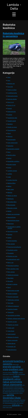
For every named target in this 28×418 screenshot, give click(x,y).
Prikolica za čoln (12, 256)
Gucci (9, 133)
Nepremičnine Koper (13, 220)
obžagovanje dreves (18, 386)
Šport (9, 287)
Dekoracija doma (12, 96)
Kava (8, 152)
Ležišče (9, 174)
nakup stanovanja (12, 384)
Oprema (9, 234)
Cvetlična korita (12, 93)
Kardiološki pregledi (13, 149)
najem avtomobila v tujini (8, 376)
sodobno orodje (16, 400)
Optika (9, 237)
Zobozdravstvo (11, 349)
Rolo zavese (11, 272)
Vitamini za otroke (12, 325)
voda (18, 403)
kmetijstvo (10, 372)
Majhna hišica (11, 183)
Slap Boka (10, 278)
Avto (8, 80)
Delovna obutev (12, 99)
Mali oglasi (10, 189)
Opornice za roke (12, 231)
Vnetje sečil (10, 328)
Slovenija (10, 281)
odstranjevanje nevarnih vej (8, 388)
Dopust (9, 108)
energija (7, 366)
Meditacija (10, 199)
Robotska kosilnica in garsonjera (13, 35)
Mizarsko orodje (12, 208)
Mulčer (9, 211)
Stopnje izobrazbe (12, 297)
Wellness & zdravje (12, 337)
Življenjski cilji (11, 346)
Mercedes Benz (11, 202)
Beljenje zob (11, 83)
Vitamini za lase (12, 321)
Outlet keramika (12, 241)
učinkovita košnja (6, 401)
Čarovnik (10, 86)
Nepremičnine (11, 217)
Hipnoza (9, 136)
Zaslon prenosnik (12, 340)
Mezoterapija (11, 205)
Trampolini (10, 312)
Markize (9, 192)
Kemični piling (11, 155)
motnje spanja (12, 374)
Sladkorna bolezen (12, 275)
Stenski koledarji (12, 293)
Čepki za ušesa (11, 90)
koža (15, 372)
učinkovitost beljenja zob (15, 401)
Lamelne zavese (12, 170)
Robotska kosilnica (13, 265)
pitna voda (8, 389)
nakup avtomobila (12, 381)
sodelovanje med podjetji (8, 400)
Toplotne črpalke (12, 309)
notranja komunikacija (9, 386)
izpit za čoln (5, 372)
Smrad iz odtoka (12, 284)
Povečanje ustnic (12, 250)
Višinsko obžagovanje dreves (16, 318)
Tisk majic (10, 303)
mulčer (16, 374)
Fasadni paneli (11, 121)
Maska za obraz (12, 195)
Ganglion (10, 124)
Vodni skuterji (11, 334)
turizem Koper (22, 400)
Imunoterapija (11, 139)
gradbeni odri (16, 369)
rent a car (17, 391)
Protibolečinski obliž (13, 259)
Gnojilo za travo (12, 127)
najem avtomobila (21, 374)
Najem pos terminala (13, 214)
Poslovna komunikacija (14, 247)
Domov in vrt (11, 105)
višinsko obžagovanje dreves (10, 403)
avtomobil (8, 361)
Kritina (9, 167)
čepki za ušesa (9, 407)
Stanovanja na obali (13, 290)
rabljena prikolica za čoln (10, 391)
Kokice (9, 158)
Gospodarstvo (11, 130)
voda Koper (21, 403)
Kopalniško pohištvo (13, 161)
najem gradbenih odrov (12, 377)
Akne (8, 77)
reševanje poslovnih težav (14, 393)
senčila (10, 395)
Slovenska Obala (12, 397)
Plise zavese (11, 244)
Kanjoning (10, 146)
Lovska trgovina (12, 180)
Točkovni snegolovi (13, 306)
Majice (9, 186)
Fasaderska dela (12, 118)
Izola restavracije (12, 142)
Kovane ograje (11, 164)
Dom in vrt (10, 102)
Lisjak (9, 177)
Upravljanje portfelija (13, 315)
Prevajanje (10, 253)
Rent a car (10, 262)
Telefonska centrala (13, 300)
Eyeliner (9, 114)
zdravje (16, 405)
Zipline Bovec (11, 343)
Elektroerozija (11, 111)
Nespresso (10, 223)
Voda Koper (10, 331)
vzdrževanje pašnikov (7, 405)
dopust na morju (15, 364)
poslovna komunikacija (14, 389)
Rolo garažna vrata (13, 269)
